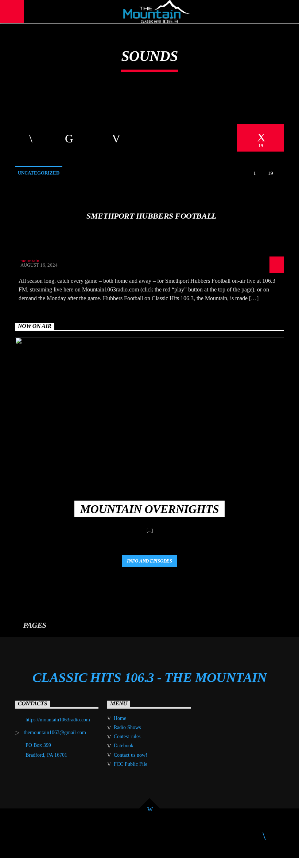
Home (120, 718)
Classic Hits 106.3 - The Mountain (149, 677)
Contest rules (127, 736)
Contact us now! (130, 755)
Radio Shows (127, 727)
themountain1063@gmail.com (55, 732)
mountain (29, 260)
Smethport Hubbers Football (151, 215)
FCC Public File (130, 764)
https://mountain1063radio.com (58, 719)
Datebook (123, 745)
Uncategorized (38, 173)
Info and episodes (149, 561)
